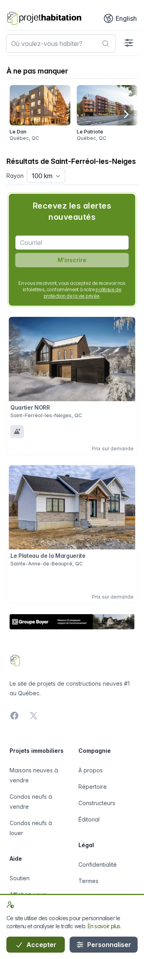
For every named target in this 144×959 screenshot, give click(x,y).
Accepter (40, 945)
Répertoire (92, 786)
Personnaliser (108, 945)
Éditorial (89, 819)
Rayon (15, 175)
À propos (90, 770)
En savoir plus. (105, 926)
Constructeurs (96, 803)
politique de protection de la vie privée (82, 293)
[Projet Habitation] (44, 18)
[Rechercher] (106, 44)
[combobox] (60, 43)
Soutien (20, 878)
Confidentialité (97, 864)
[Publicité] (72, 622)
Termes (88, 880)
